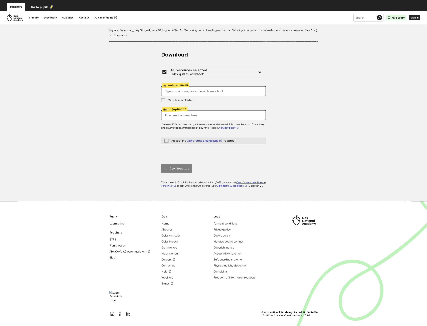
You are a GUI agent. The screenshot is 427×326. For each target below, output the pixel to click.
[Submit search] (379, 17)
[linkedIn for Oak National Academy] (128, 313)
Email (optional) (174, 109)
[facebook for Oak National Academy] (120, 313)
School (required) (175, 85)
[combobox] (213, 91)
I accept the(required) (203, 140)
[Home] (15, 17)
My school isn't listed (180, 100)
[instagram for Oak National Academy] (112, 313)
